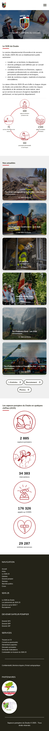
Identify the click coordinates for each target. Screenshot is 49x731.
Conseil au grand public (10, 642)
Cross (4, 586)
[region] (24, 24)
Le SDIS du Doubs (8, 600)
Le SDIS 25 (6, 574)
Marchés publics (7, 584)
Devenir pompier (7, 579)
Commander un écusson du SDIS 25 (14, 652)
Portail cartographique (32, 665)
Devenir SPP (6, 624)
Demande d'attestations (10, 650)
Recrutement (6, 607)
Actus (4, 571)
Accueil (4, 569)
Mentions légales (18, 665)
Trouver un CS (7, 640)
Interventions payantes (9, 645)
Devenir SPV (6, 621)
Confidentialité (7, 665)
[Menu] (45, 5)
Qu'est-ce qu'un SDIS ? (9, 605)
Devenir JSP (6, 626)
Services (5, 581)
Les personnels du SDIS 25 (11, 602)
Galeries (5, 576)
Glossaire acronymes (9, 647)
